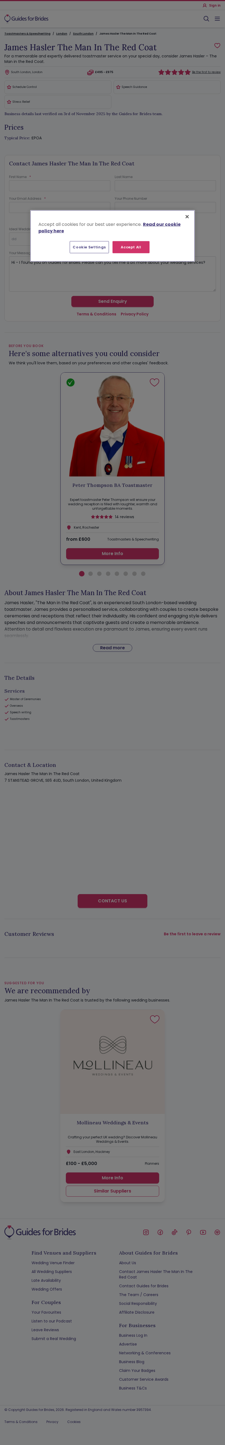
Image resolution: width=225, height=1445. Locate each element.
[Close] (187, 216)
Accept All (131, 246)
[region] (112, 236)
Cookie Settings (89, 246)
